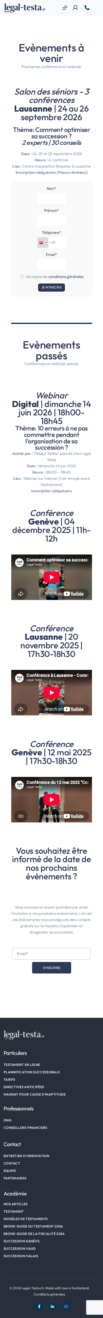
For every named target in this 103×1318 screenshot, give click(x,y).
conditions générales (66, 276)
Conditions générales (49, 1294)
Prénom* (51, 210)
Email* (51, 254)
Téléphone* (51, 232)
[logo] (25, 7)
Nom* (52, 188)
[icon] (39, 1306)
